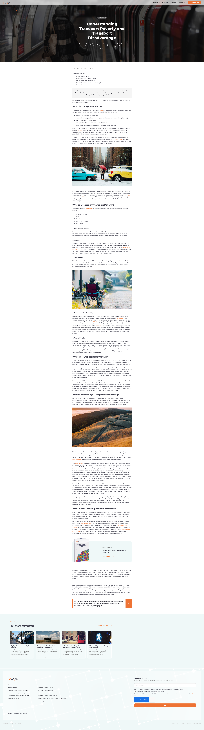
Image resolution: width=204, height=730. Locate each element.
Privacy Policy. (152, 91)
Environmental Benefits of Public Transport (18, 695)
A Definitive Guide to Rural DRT (45, 690)
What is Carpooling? (13, 687)
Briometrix (98, 326)
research (82, 484)
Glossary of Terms (175, 723)
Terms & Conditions (197, 723)
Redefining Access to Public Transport (47, 695)
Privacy (183, 723)
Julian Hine (89, 208)
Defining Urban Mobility (14, 698)
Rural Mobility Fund (85, 523)
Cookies (189, 723)
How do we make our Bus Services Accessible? (49, 693)
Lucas (101, 110)
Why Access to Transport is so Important (18, 693)
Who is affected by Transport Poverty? (86, 78)
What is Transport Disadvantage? (85, 81)
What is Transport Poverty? (83, 76)
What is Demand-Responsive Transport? (18, 690)
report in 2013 (119, 139)
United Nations (79, 463)
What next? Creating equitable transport (87, 85)
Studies (80, 130)
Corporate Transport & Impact (45, 687)
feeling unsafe (120, 318)
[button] (156, 2)
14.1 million (95, 322)
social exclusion (76, 459)
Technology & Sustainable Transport (47, 701)
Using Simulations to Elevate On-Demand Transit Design (52, 698)
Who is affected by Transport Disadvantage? (88, 83)
